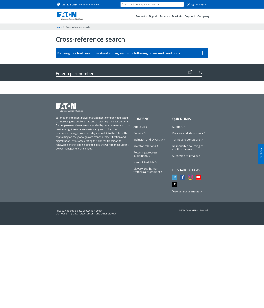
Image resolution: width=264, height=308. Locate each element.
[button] (132, 53)
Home (59, 27)
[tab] (132, 53)
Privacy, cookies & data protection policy (79, 210)
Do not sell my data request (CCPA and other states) (86, 213)
